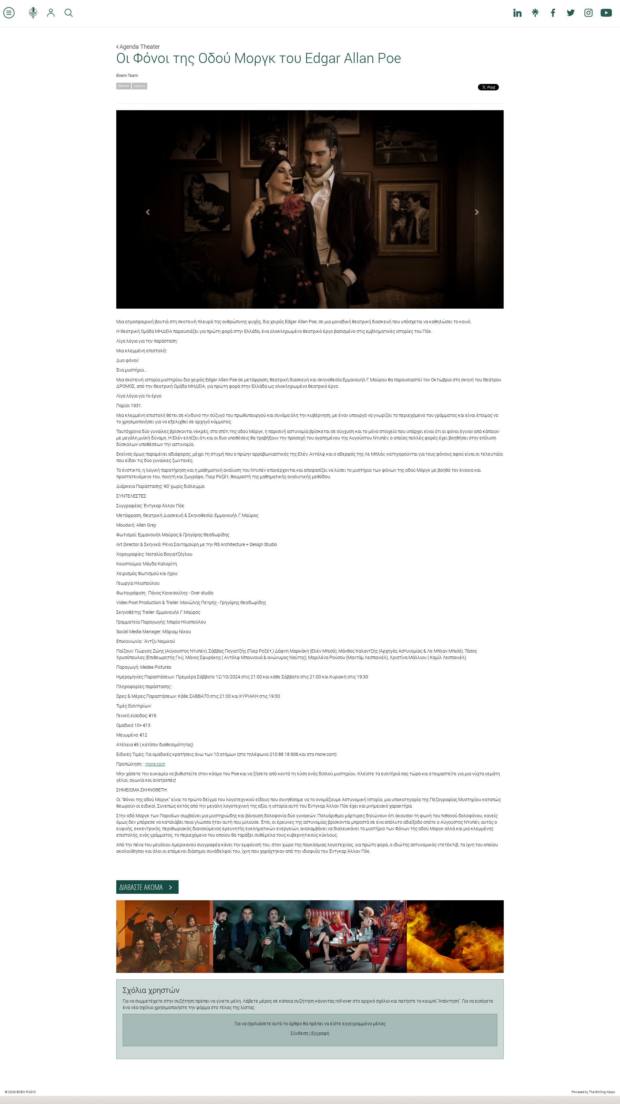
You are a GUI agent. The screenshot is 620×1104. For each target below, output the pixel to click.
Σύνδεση (299, 1033)
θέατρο (123, 86)
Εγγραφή (320, 1033)
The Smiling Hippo (602, 1092)
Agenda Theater (139, 46)
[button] (145, 209)
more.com (155, 764)
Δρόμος (139, 86)
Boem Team (127, 75)
